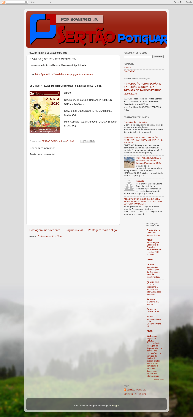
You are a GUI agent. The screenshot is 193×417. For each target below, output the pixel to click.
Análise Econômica (152, 265)
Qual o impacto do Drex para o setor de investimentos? (153, 273)
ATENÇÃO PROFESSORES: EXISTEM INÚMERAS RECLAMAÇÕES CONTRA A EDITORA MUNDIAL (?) (143, 201)
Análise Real (153, 282)
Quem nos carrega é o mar (153, 233)
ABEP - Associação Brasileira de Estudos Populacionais (154, 245)
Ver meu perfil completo (135, 394)
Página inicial (74, 230)
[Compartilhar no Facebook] (90, 141)
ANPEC (150, 259)
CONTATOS (129, 71)
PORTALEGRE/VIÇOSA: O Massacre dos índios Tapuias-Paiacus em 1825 (148, 160)
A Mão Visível (153, 230)
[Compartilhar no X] (87, 141)
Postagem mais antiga (102, 230)
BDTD (150, 331)
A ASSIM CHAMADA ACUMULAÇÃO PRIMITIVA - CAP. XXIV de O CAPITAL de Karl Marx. (143, 139)
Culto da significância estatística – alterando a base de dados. (154, 289)
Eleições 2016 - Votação (153, 253)
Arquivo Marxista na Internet (153, 301)
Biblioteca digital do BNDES (152, 338)
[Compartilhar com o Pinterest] (93, 141)
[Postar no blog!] (84, 141)
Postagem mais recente (44, 230)
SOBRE (127, 68)
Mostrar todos (159, 379)
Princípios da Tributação (135, 122)
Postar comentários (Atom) (50, 236)
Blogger (115, 405)
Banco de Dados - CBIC (153, 310)
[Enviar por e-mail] (82, 141)
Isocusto (140, 181)
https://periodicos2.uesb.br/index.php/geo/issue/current (64, 74)
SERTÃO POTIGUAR (137, 390)
